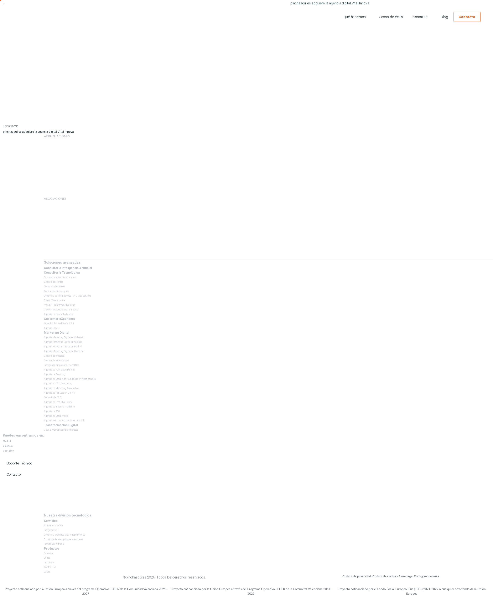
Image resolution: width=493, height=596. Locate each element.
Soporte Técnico (19, 463)
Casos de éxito (391, 17)
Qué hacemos (355, 17)
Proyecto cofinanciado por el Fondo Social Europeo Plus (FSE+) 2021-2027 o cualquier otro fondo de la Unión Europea (412, 591)
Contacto (467, 17)
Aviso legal (406, 576)
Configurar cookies (426, 576)
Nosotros (420, 17)
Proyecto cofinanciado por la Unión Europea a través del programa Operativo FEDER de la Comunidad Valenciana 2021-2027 (86, 591)
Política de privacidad (356, 576)
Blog (444, 17)
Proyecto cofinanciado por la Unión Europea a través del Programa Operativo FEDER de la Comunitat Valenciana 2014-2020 (250, 591)
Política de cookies (385, 576)
